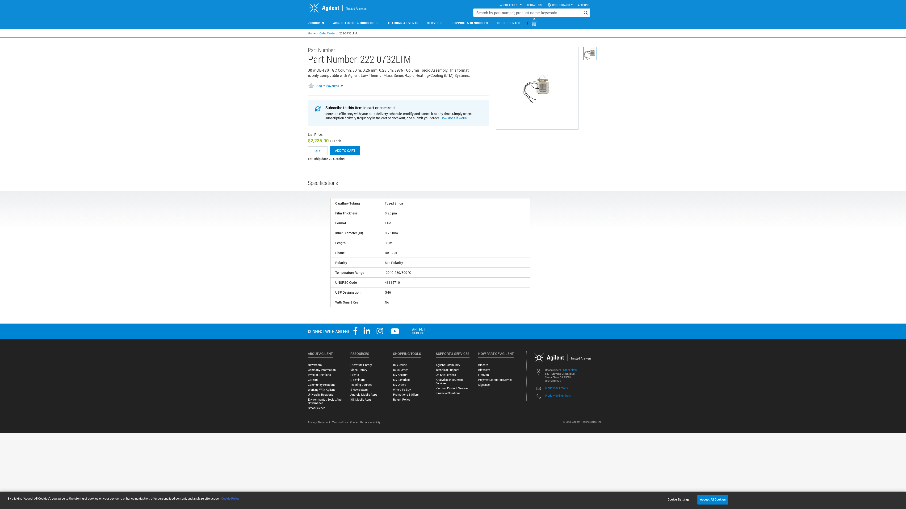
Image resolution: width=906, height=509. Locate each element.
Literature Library (361, 365)
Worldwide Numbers (558, 395)
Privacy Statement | (320, 422)
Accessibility (373, 422)
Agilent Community (448, 365)
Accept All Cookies (713, 499)
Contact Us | (357, 422)
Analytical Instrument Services (449, 381)
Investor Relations (319, 375)
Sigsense (484, 384)
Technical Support (447, 370)
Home (311, 33)
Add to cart (345, 150)
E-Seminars (357, 380)
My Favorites (401, 380)
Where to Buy (402, 389)
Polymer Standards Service (495, 380)
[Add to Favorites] (311, 86)
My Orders (399, 384)
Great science (316, 408)
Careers (313, 380)
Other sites (570, 370)
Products (316, 23)
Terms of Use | (341, 422)
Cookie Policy (230, 498)
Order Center (508, 23)
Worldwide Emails (556, 388)
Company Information (322, 370)
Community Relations (321, 384)
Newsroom (315, 365)
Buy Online (400, 365)
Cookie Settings (679, 499)
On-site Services (446, 375)
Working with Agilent (321, 389)
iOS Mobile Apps (360, 399)
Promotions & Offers (406, 394)
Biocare (483, 365)
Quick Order (400, 370)
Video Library (358, 370)
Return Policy (401, 399)
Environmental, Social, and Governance (325, 401)
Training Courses (361, 384)
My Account (400, 375)
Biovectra (484, 370)
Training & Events (403, 23)
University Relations (320, 394)
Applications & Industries (356, 23)
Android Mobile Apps (363, 394)
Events (354, 375)
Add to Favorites (327, 85)
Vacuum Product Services (452, 388)
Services (435, 23)
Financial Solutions (448, 393)
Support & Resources (470, 23)
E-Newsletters (359, 389)
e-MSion (483, 375)
